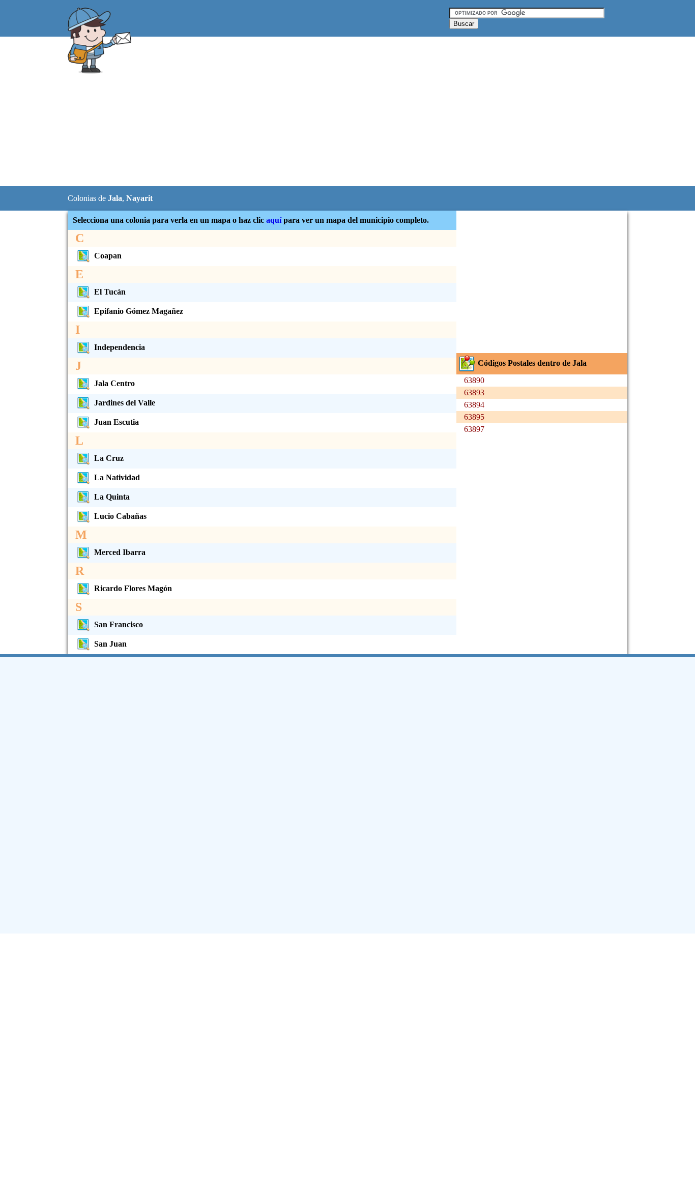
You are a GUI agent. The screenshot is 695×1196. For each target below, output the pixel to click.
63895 (474, 417)
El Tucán (110, 291)
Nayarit (139, 198)
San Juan (110, 643)
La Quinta (112, 496)
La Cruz (109, 458)
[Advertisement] (321, 112)
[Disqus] (347, 794)
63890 (474, 380)
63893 (474, 392)
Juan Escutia (116, 422)
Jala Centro (114, 383)
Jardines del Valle (124, 402)
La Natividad (117, 477)
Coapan (108, 255)
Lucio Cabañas (120, 516)
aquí (273, 220)
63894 (474, 404)
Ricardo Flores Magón (133, 588)
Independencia (119, 347)
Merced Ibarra (120, 552)
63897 (474, 429)
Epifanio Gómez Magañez (138, 311)
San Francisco (118, 624)
